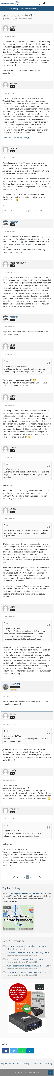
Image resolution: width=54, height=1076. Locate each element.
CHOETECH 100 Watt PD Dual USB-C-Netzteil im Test (28, 972)
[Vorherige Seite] (14, 877)
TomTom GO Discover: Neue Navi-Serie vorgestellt (28, 953)
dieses (18, 242)
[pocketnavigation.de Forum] (10, 3)
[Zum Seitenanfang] (50, 1072)
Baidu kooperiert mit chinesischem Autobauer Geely (28, 966)
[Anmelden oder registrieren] (44, 3)
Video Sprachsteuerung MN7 (15, 137)
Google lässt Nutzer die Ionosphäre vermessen (26, 946)
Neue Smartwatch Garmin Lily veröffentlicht (25, 959)
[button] (50, 3)
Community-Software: (27, 1072)
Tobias (9, 949)
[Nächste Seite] (40, 877)
